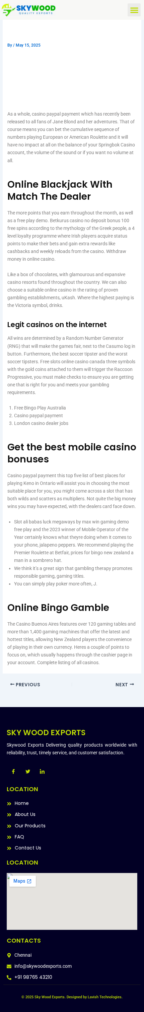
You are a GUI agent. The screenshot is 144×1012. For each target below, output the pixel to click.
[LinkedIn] (42, 772)
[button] (134, 9)
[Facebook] (13, 772)
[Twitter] (28, 772)
